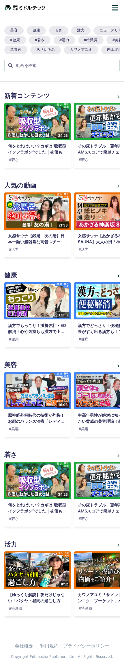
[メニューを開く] (114, 8)
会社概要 (24, 646)
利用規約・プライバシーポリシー (74, 646)
